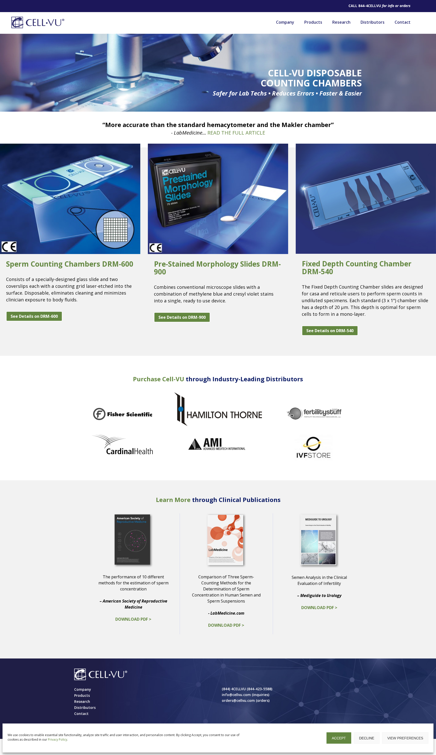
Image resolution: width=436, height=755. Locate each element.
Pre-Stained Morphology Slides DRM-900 (217, 267)
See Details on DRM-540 (329, 330)
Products (313, 22)
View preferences (405, 738)
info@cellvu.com (236, 694)
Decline (366, 738)
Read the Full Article (236, 132)
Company (285, 22)
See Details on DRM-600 (34, 316)
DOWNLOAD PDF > (133, 619)
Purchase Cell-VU (158, 379)
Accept (339, 738)
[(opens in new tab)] (122, 413)
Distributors (373, 22)
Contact (403, 22)
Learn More (173, 499)
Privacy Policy (57, 739)
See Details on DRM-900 (182, 317)
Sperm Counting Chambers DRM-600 (69, 264)
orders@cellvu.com (238, 700)
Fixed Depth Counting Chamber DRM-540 (357, 267)
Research (341, 22)
